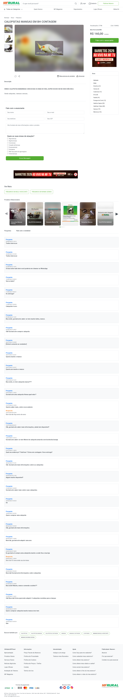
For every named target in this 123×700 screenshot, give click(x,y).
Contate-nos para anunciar (110, 660)
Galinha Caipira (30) (99, 103)
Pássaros (18, 18)
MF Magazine (58, 9)
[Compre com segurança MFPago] (7, 688)
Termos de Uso (28, 671)
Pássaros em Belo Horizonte (16, 192)
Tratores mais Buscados (60, 656)
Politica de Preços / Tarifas (32, 663)
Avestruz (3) (97, 86)
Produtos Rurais (9, 656)
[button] (75, 3)
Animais (6, 18)
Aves (12, 18)
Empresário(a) (13, 147)
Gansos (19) (96, 109)
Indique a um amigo (59, 653)
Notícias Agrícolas (10, 663)
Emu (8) (95, 94)
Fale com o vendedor (23, 231)
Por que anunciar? (107, 656)
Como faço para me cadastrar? (82, 653)
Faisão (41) (96, 97)
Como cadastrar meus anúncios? (83, 656)
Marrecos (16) (97, 112)
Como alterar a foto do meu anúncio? (84, 671)
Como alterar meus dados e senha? (84, 663)
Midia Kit (116, 9)
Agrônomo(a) (13, 141)
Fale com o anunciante (104, 40)
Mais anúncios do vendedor (67, 76)
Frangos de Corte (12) (99, 100)
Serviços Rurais (9, 660)
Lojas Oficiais (98, 9)
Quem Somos (38, 9)
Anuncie (104, 653)
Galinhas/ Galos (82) (99, 106)
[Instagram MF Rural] (72, 687)
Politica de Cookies (30, 660)
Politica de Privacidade (31, 656)
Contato (26, 667)
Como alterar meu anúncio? (81, 660)
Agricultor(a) (12, 138)
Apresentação (8, 653)
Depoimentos (78, 9)
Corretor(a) (12, 143)
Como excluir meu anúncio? (81, 667)
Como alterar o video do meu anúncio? (85, 674)
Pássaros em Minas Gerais (42, 192)
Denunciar (81, 76)
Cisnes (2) (96, 89)
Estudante (12, 149)
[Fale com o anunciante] (15, 76)
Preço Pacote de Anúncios (32, 653)
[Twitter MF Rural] (68, 687)
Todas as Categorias (13, 9)
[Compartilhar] (19, 76)
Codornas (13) (97, 91)
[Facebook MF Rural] (61, 687)
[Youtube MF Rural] (64, 687)
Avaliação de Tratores (11, 671)
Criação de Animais (14, 145)
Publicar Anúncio (108, 3)
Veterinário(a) (13, 153)
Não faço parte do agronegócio (18, 151)
